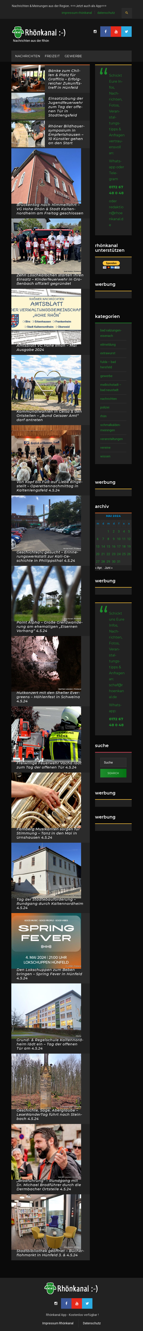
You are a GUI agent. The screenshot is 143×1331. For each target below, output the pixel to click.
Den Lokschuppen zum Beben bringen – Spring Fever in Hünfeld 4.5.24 (49, 974)
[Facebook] (105, 31)
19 (129, 546)
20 (97, 554)
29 (108, 561)
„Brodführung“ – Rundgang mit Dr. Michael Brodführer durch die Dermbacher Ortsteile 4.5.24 (49, 1185)
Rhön (103, 416)
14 (103, 546)
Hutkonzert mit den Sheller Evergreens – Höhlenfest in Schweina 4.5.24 (48, 697)
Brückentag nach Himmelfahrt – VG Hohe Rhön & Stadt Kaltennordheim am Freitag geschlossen (50, 209)
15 (108, 546)
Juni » (108, 568)
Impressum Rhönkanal (77, 13)
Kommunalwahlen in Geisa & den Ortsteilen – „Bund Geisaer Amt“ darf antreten (49, 415)
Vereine (105, 447)
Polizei (104, 407)
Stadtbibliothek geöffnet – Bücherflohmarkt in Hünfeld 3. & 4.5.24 (50, 1253)
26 (129, 554)
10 (119, 539)
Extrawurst (107, 353)
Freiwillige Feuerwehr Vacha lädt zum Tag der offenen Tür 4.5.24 (49, 765)
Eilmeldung (108, 344)
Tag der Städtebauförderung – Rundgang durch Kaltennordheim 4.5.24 (50, 903)
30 (113, 561)
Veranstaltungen (111, 439)
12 (129, 539)
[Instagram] (95, 31)
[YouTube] (116, 31)
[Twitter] (126, 31)
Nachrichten (108, 399)
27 (97, 561)
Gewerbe (73, 56)
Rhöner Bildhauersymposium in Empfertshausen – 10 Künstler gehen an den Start (66, 134)
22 (108, 554)
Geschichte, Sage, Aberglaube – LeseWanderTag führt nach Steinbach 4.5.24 (49, 1114)
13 (97, 546)
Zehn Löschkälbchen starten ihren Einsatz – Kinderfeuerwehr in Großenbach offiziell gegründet (50, 279)
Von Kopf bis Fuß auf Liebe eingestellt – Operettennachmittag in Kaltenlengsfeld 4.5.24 (49, 486)
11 (124, 539)
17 (119, 546)
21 (103, 554)
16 (113, 546)
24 (119, 554)
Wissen (105, 456)
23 (113, 554)
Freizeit (52, 56)
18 (124, 546)
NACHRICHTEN (27, 56)
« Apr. (98, 568)
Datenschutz (106, 13)
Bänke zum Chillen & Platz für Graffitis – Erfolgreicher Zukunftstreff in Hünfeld (65, 79)
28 (103, 561)
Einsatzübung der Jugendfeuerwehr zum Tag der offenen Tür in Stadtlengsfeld (65, 106)
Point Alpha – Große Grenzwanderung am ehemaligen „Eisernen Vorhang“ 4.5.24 (50, 626)
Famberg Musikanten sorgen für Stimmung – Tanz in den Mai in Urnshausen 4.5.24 (48, 833)
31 (119, 561)
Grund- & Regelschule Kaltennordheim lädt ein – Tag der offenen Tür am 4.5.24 (50, 1044)
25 (124, 554)
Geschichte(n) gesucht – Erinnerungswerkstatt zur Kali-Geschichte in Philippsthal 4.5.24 (47, 556)
